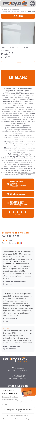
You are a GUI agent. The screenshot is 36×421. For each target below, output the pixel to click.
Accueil (4, 9)
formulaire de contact (26, 172)
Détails (18, 63)
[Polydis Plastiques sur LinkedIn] (26, 386)
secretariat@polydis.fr (18, 378)
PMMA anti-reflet (26, 164)
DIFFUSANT (23, 12)
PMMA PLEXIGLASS (13, 9)
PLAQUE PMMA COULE (10, 12)
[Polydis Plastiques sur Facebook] (22, 386)
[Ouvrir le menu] (32, 3)
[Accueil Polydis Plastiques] (15, 3)
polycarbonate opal (23, 130)
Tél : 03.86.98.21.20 (18, 376)
